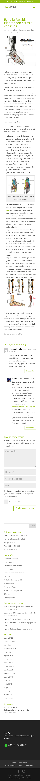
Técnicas (7, 594)
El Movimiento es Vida (12, 549)
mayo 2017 (8, 687)
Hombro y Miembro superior (14, 573)
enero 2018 (8, 663)
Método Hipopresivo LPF (13, 580)
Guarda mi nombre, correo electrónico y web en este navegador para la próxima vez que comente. (19, 494)
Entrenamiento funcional (13, 566)
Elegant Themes (24, 775)
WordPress (26, 778)
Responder (30, 371)
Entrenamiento (9, 562)
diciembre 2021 (10, 641)
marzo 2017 (8, 695)
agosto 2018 (8, 656)
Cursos (13, 763)
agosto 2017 (8, 677)
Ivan (8, 30)
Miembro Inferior (10, 583)
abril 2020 (8, 645)
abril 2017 (8, 691)
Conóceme (29, 765)
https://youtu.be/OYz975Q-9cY (23, 407)
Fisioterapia (8, 569)
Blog (20, 765)
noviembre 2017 (10, 666)
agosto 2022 (8, 638)
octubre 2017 (9, 670)
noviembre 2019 (10, 648)
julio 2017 (8, 680)
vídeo (8, 210)
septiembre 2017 (10, 673)
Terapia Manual (9, 542)
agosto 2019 (8, 652)
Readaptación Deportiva (13, 590)
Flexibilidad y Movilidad (12, 546)
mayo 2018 (8, 659)
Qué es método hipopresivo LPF (16, 535)
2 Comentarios (16, 33)
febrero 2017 (9, 698)
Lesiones (23, 30)
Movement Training (11, 587)
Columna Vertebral (11, 558)
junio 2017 (8, 684)
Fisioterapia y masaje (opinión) (15, 539)
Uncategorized (9, 598)
